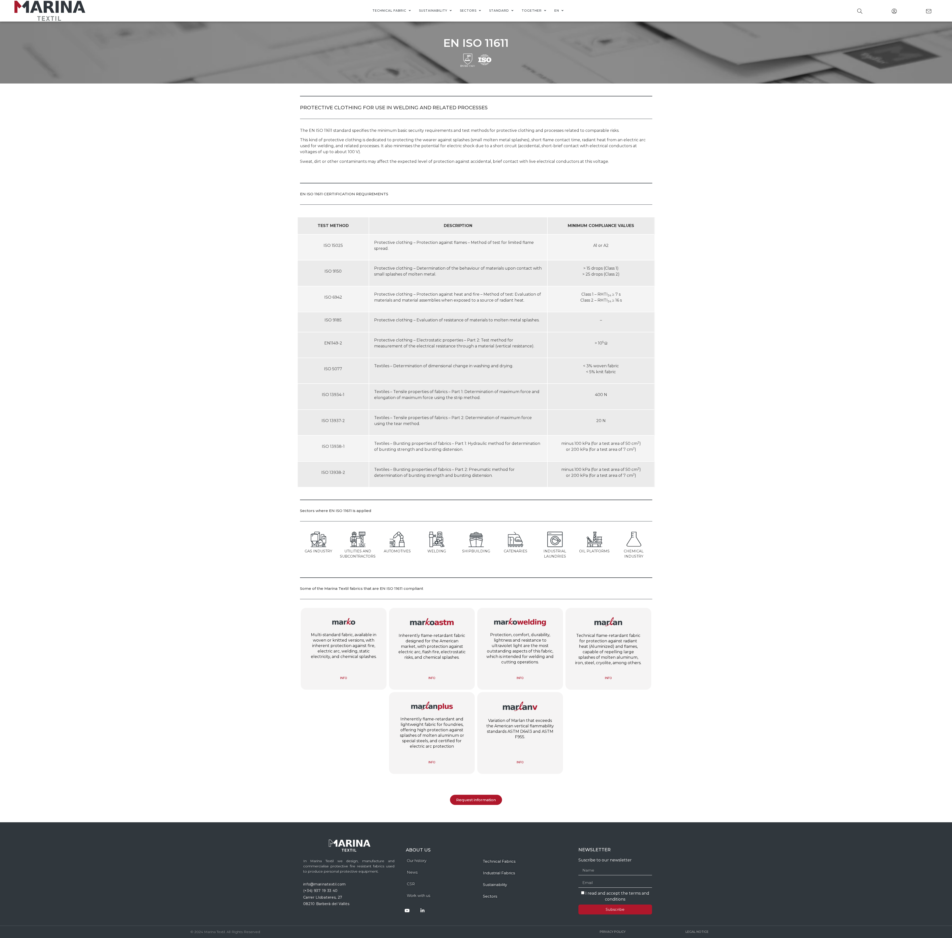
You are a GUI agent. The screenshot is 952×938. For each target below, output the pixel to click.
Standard (499, 10)
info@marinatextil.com (324, 884)
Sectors (468, 10)
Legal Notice (697, 932)
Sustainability (433, 10)
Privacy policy (612, 932)
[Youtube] (407, 910)
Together (532, 10)
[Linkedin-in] (422, 910)
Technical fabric (389, 10)
